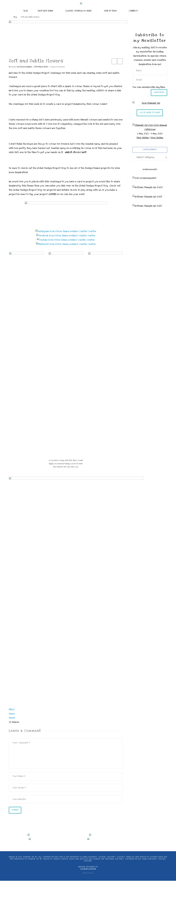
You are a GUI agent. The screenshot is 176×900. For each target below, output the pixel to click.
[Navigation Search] (151, 10)
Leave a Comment (58, 67)
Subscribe (159, 92)
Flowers (14, 67)
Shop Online (157, 137)
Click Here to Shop (150, 112)
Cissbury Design (88, 869)
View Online (143, 137)
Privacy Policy (88, 873)
